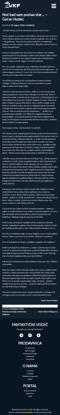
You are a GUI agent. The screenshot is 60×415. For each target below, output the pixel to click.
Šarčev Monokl (30, 390)
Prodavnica (30, 348)
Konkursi (30, 393)
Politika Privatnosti (30, 376)
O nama (30, 371)
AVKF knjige (30, 351)
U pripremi (30, 356)
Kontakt (30, 373)
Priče (21, 309)
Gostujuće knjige (30, 353)
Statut (30, 379)
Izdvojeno (14, 309)
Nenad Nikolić (27, 412)
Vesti (30, 396)
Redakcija (31, 25)
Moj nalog (30, 359)
